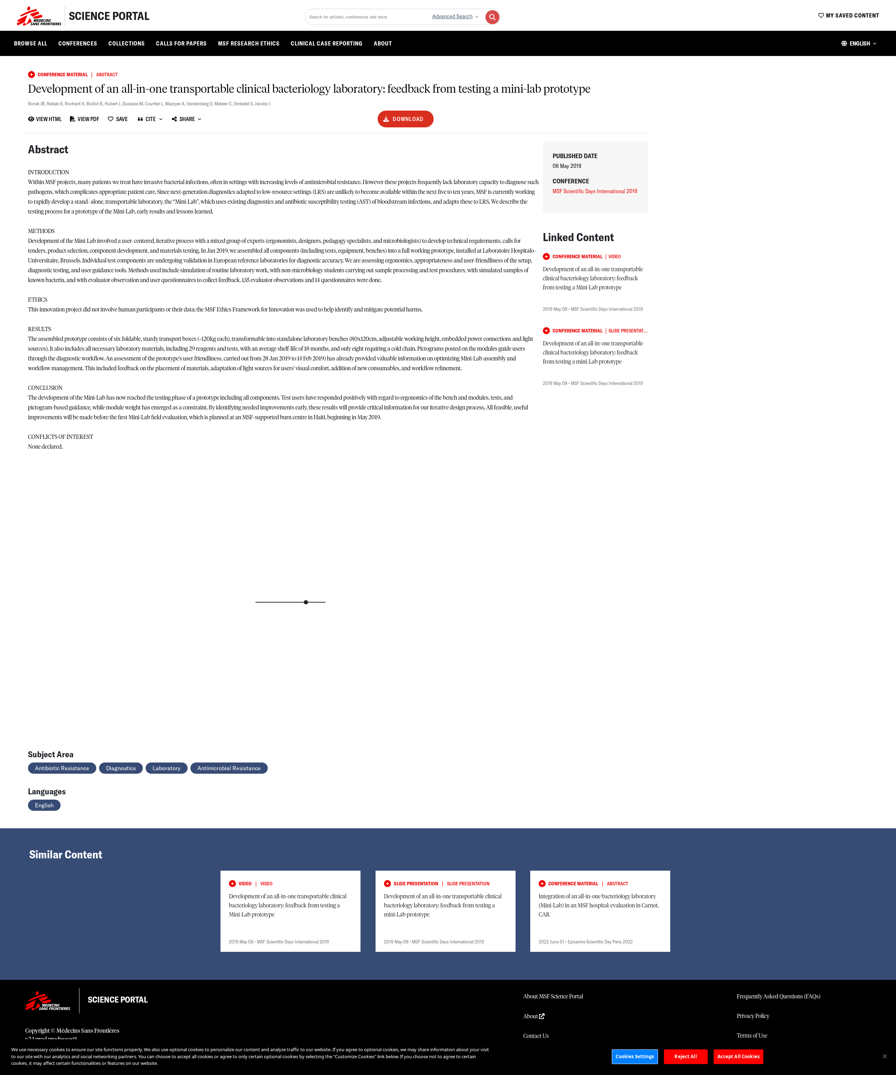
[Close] (884, 1056)
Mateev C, (224, 103)
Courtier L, (155, 103)
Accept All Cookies (739, 1056)
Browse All (30, 43)
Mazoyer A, (176, 103)
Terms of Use (752, 1036)
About (383, 43)
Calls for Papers (181, 43)
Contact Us (536, 1036)
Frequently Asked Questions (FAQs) (778, 996)
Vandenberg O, (201, 103)
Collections (126, 43)
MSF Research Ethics (249, 43)
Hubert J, (113, 103)
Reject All (685, 1056)
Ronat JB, (37, 103)
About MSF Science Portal (553, 996)
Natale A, (56, 103)
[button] (859, 43)
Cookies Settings (635, 1056)
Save (122, 118)
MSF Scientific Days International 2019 (595, 191)
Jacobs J (263, 103)
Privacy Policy (753, 1016)
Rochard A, (75, 103)
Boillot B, (95, 103)
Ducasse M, (133, 103)
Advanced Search (452, 16)
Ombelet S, (244, 103)
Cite (151, 118)
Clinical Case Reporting (327, 43)
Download (408, 118)
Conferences (77, 43)
